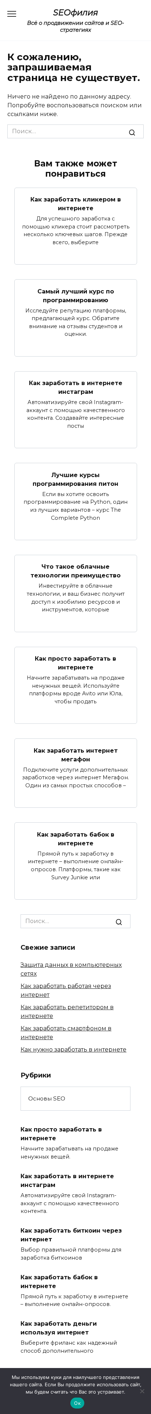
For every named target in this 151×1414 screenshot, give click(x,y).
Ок (77, 1403)
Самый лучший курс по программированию (75, 295)
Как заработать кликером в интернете (75, 204)
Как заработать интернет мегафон (76, 754)
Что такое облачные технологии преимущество (75, 571)
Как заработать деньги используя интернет (59, 1328)
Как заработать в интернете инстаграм (75, 387)
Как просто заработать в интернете (75, 663)
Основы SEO (46, 1098)
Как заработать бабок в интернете (75, 838)
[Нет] (142, 1391)
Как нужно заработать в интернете (73, 1049)
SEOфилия (75, 12)
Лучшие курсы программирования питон (75, 479)
